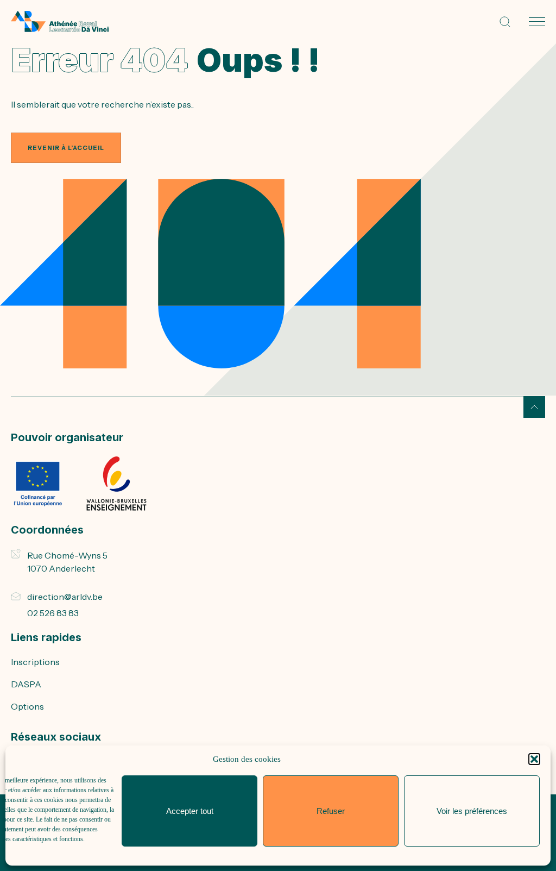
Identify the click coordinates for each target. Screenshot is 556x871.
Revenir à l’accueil (66, 148)
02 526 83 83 (53, 612)
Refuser (331, 811)
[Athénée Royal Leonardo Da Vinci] (60, 21)
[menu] (537, 21)
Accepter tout (189, 811)
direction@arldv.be (65, 596)
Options (27, 706)
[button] (534, 759)
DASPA (26, 684)
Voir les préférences (472, 811)
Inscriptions (35, 661)
